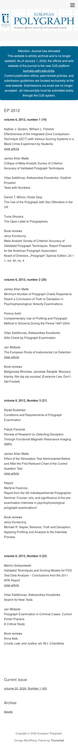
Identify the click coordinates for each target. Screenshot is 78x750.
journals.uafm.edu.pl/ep (38, 70)
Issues (8, 711)
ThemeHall (57, 740)
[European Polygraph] (39, 27)
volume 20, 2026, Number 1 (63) (25, 688)
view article (11, 149)
